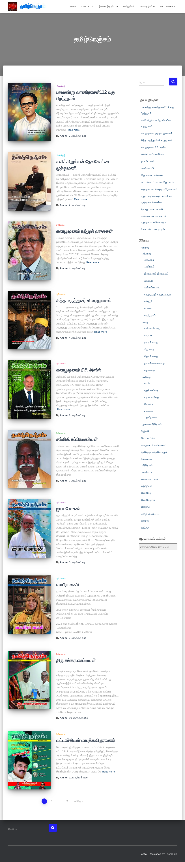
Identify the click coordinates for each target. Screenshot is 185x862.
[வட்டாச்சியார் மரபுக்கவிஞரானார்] (29, 760)
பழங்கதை (149, 370)
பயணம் (148, 308)
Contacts (87, 6)
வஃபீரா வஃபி (67, 584)
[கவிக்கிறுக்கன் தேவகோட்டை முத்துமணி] (29, 181)
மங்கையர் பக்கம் (149, 479)
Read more (73, 129)
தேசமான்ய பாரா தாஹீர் (153, 229)
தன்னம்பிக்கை (152, 287)
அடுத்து (77, 801)
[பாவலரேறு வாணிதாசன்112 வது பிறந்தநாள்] (29, 112)
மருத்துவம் (150, 315)
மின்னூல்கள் (129, 6)
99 (67, 801)
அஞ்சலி (145, 431)
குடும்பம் (148, 280)
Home (73, 6)
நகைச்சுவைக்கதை (154, 363)
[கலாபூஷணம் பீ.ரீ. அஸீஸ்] (29, 389)
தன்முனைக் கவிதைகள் (153, 445)
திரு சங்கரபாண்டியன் (76, 660)
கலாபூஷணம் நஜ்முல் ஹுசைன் (84, 231)
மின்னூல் (145, 506)
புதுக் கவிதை (151, 390)
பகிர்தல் (148, 301)
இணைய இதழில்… (107, 6)
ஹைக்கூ (149, 411)
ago (77, 135)
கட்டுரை (147, 253)
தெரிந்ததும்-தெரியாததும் (157, 294)
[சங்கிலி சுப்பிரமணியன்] (29, 459)
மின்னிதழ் (60, 86)
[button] (117, 6)
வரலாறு (145, 520)
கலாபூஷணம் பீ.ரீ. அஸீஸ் (78, 370)
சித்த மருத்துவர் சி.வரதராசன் (83, 300)
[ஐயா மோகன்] (29, 528)
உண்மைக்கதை (152, 328)
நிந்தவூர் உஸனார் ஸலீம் (152, 209)
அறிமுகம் (60, 225)
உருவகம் (148, 335)
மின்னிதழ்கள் (146, 6)
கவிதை (147, 377)
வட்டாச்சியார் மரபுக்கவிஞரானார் (85, 740)
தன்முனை (151, 417)
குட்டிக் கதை (151, 342)
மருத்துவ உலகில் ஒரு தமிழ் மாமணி (159, 189)
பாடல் (147, 383)
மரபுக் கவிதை (151, 397)
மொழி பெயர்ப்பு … (150, 513)
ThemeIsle (171, 853)
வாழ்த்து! (145, 527)
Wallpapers (167, 6)
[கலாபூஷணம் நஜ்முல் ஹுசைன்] (29, 250)
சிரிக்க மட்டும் (148, 438)
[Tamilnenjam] (28, 6)
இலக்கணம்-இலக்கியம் (156, 273)
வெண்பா (149, 404)
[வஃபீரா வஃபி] (29, 604)
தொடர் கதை (151, 356)
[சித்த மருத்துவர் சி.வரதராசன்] (29, 320)
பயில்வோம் (146, 472)
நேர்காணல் (61, 294)
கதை (145, 322)
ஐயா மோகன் (68, 508)
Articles (145, 247)
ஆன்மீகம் (149, 266)
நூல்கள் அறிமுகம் (152, 424)
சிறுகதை (149, 349)
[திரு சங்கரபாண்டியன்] (29, 680)
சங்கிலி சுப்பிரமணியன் (77, 439)
